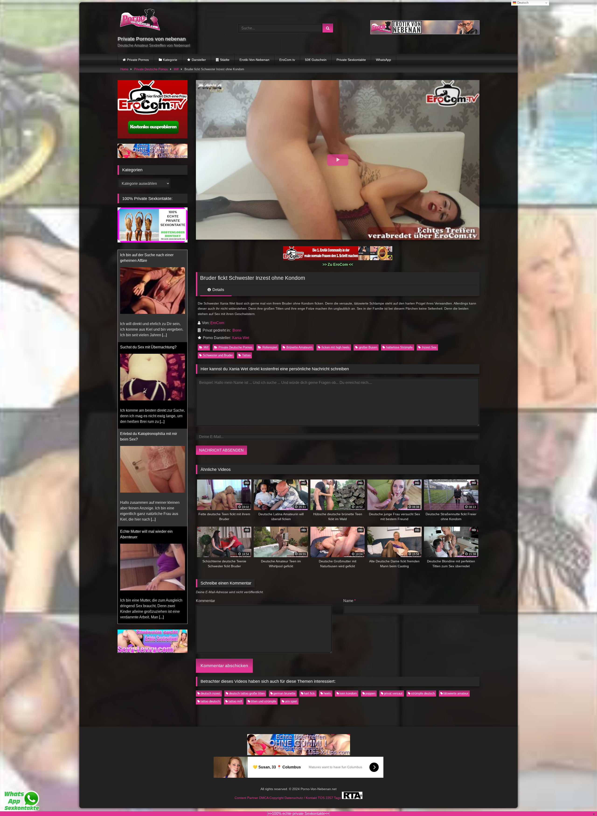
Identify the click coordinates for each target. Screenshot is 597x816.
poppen (370, 693)
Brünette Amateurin (299, 347)
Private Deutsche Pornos (151, 69)
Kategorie (170, 60)
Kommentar (205, 601)
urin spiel (291, 701)
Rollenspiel (269, 347)
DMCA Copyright (272, 798)
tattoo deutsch (210, 701)
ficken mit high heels (336, 347)
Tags (338, 798)
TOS (322, 798)
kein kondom (348, 693)
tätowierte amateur (455, 693)
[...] (162, 319)
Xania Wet (240, 338)
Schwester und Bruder (218, 355)
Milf (176, 69)
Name (349, 601)
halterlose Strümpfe (399, 347)
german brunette (284, 693)
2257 (330, 798)
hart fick (309, 693)
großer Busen (368, 347)
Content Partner (247, 798)
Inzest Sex (429, 347)
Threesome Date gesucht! (141, 527)
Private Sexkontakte (351, 60)
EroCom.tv (287, 60)
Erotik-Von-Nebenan (254, 60)
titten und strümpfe (263, 701)
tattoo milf (235, 701)
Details (218, 290)
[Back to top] (582, 802)
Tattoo (246, 355)
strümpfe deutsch (423, 693)
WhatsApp (383, 60)
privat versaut (393, 693)
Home (124, 69)
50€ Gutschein (315, 60)
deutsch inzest (210, 693)
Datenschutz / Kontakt (301, 798)
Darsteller (199, 60)
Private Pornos (138, 60)
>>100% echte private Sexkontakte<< (298, 814)
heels (327, 693)
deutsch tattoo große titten (247, 693)
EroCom (217, 323)
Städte (224, 60)
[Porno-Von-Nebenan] (140, 20)
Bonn (237, 330)
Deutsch (522, 2)
